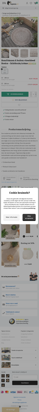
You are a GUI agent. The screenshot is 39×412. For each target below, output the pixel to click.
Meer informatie (11, 217)
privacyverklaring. (30, 208)
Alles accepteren (29, 217)
